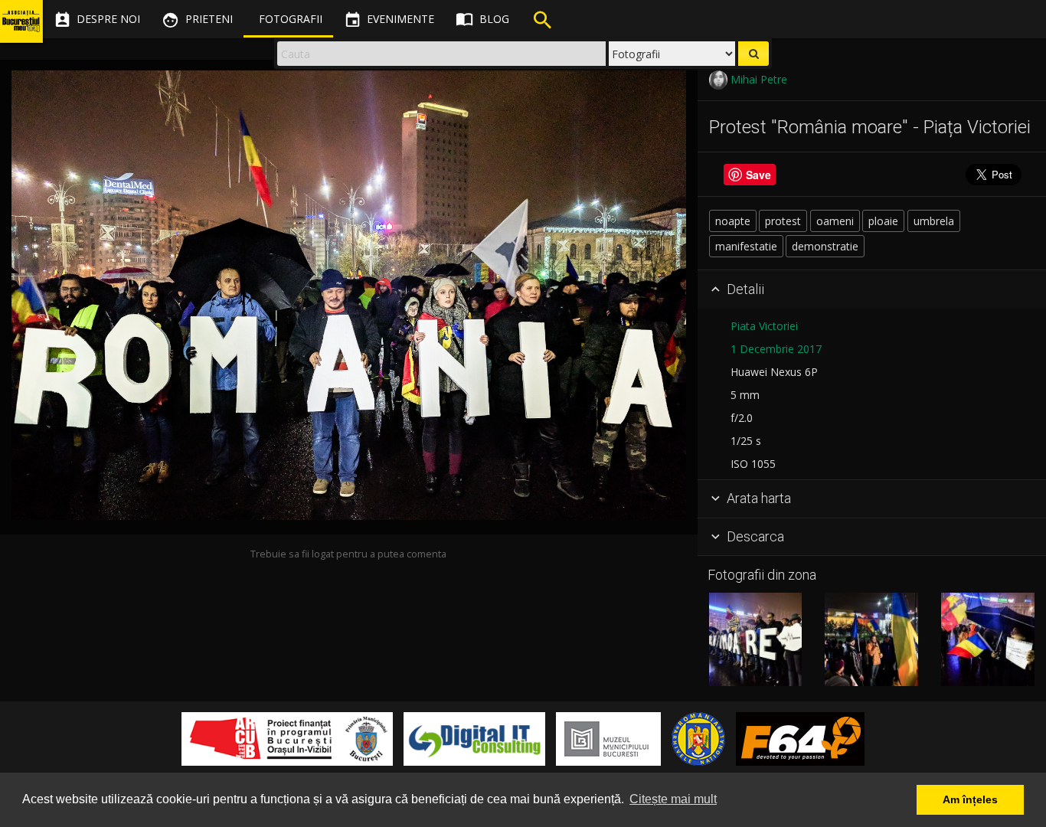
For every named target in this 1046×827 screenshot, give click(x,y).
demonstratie (825, 246)
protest (783, 221)
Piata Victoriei (764, 326)
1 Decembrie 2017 (776, 349)
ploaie (883, 221)
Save (758, 174)
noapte (732, 221)
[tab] (872, 289)
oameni (835, 221)
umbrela (934, 221)
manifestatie (746, 246)
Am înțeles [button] (970, 799)
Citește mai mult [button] (673, 799)
